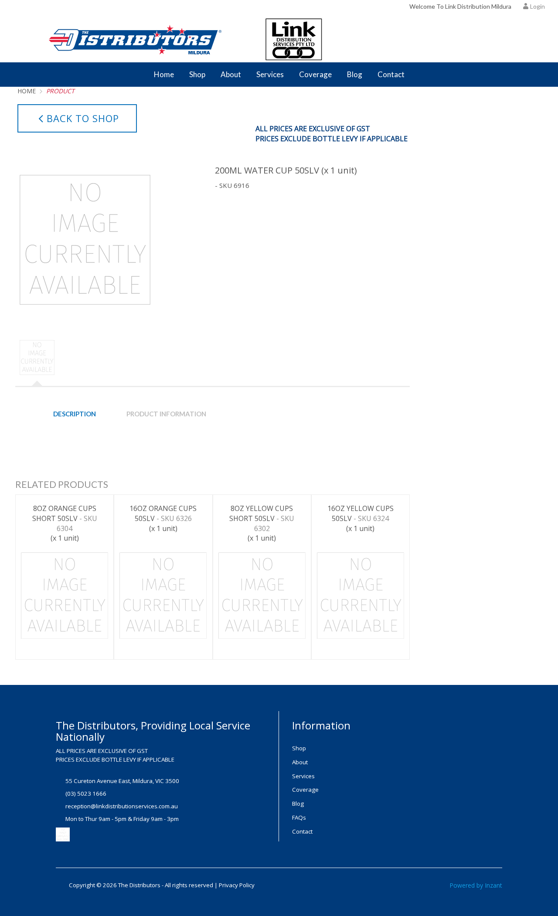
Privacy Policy (237, 885)
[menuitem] (341, 748)
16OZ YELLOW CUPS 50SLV (360, 518)
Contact (391, 74)
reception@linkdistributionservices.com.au (121, 806)
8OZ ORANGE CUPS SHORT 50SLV (64, 523)
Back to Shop (83, 118)
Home (164, 74)
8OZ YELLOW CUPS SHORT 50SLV (261, 523)
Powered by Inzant (475, 885)
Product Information (166, 414)
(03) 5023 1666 (85, 793)
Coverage (315, 74)
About (231, 74)
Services (270, 74)
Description (74, 414)
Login (537, 6)
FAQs (299, 817)
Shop (197, 74)
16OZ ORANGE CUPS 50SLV (163, 518)
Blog (354, 74)
